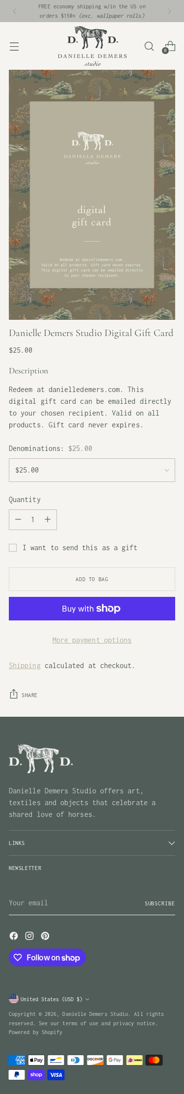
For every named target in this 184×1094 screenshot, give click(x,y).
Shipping (25, 665)
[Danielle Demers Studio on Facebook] (15, 937)
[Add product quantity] (47, 520)
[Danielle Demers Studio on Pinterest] (46, 937)
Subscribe (160, 903)
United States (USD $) (51, 999)
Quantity (25, 499)
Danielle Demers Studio (95, 1013)
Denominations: (50, 448)
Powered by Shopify (35, 1032)
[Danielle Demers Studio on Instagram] (30, 937)
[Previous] (15, 11)
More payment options (92, 640)
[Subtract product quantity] (18, 520)
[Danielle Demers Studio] (92, 46)
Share (30, 695)
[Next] (169, 11)
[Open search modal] (149, 46)
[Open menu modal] (14, 46)
